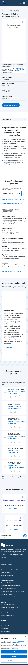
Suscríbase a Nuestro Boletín (8, 597)
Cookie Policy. (15, 648)
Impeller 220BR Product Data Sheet (16, 438)
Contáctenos (4, 623)
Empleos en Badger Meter (7, 615)
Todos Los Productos (6, 564)
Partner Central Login (6, 625)
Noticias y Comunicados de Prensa (9, 607)
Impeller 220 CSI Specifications (14, 451)
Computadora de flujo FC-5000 (14, 505)
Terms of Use (21, 641)
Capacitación (4, 628)
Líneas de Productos (6, 572)
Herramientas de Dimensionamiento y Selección (12, 591)
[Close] (26, 636)
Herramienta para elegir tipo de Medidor (10, 585)
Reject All (14, 651)
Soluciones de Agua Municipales (9, 567)
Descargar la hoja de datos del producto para (11, 188)
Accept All (14, 656)
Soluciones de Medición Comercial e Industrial (12, 570)
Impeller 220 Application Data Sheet (16, 467)
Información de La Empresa (8, 604)
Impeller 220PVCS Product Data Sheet (15, 407)
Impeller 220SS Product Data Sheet (16, 422)
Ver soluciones (8, 347)
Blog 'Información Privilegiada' (8, 588)
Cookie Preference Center (14, 660)
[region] (14, 649)
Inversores (3, 612)
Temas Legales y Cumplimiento (8, 610)
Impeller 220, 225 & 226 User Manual (16, 392)
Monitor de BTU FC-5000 (14, 526)
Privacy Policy (16, 642)
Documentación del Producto (8, 583)
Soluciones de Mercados (7, 575)
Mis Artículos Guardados (7, 594)
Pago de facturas (5, 631)
